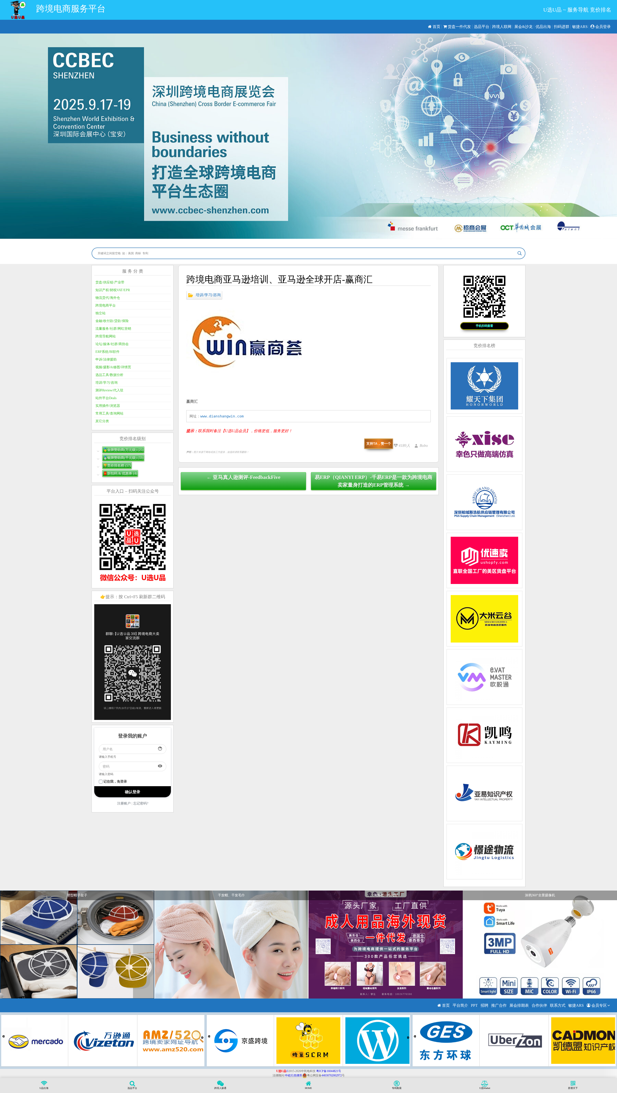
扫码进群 (561, 27)
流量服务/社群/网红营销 (113, 328)
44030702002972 (332, 1075)
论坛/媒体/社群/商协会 (112, 344)
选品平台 (481, 27)
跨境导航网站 (105, 336)
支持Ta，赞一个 (378, 443)
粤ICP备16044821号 (328, 1071)
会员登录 (602, 27)
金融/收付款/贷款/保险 (112, 321)
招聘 (484, 1005)
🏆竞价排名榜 (117, 465)
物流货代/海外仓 (107, 298)
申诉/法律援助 (106, 359)
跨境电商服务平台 (71, 8)
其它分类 (102, 421)
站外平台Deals (105, 398)
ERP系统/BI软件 (107, 352)
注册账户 (124, 803)
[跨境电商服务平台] (18, 10)
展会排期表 (519, 1005)
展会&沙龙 (523, 27)
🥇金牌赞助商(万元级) (123, 450)
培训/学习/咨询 (208, 295)
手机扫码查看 (484, 326)
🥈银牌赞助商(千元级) (123, 458)
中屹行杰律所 (293, 1075)
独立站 (100, 313)
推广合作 (499, 1005)
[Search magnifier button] (519, 253)
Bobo (424, 445)
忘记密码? (140, 803)
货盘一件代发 (459, 27)
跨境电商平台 (105, 305)
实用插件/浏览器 (107, 406)
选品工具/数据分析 (109, 375)
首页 (436, 27)
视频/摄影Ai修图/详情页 (113, 367)
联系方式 (557, 1005)
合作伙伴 (539, 1005)
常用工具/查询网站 (109, 413)
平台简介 (460, 1005)
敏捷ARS (580, 27)
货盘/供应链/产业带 (109, 282)
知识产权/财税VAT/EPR (112, 290)
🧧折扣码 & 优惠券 (120, 473)
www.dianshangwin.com (222, 416)
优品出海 (543, 27)
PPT (474, 1005)
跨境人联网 (501, 27)
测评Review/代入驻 (109, 390)
